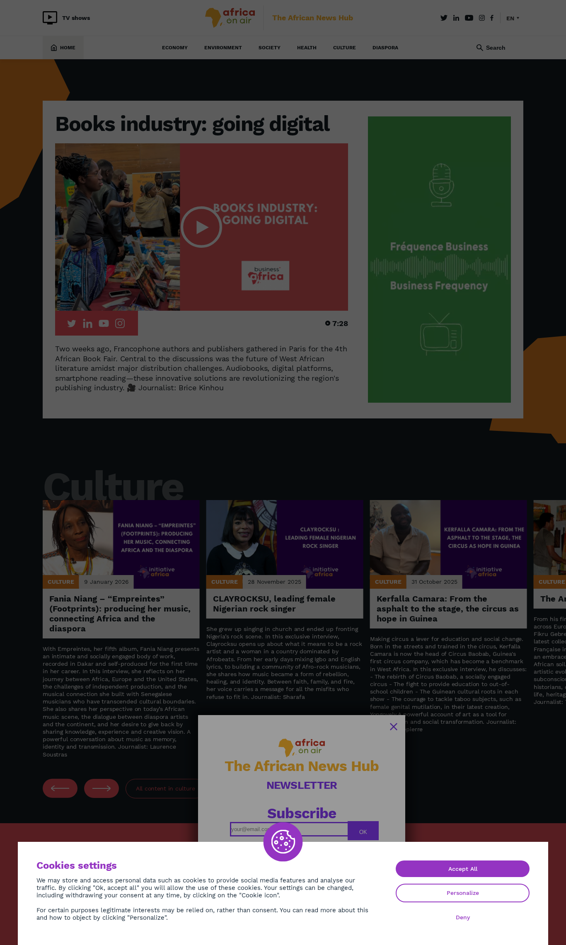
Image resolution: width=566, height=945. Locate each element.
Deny (463, 917)
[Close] (393, 726)
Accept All (462, 868)
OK (363, 832)
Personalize (463, 892)
